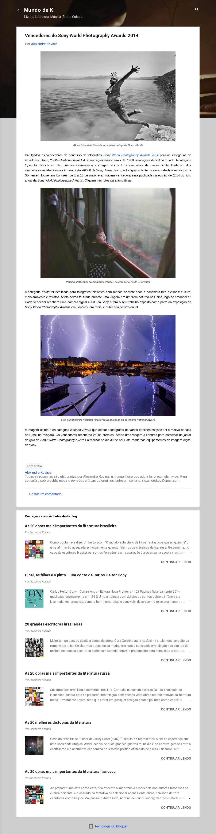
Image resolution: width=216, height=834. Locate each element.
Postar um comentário (45, 494)
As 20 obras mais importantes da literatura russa (67, 673)
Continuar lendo (176, 562)
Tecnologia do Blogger (111, 826)
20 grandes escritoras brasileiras (53, 624)
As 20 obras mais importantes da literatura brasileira (71, 526)
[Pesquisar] (197, 10)
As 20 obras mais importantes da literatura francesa (70, 771)
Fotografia (34, 466)
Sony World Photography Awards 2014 (131, 155)
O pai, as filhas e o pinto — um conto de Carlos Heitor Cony (76, 575)
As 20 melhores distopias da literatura (58, 722)
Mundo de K (38, 10)
